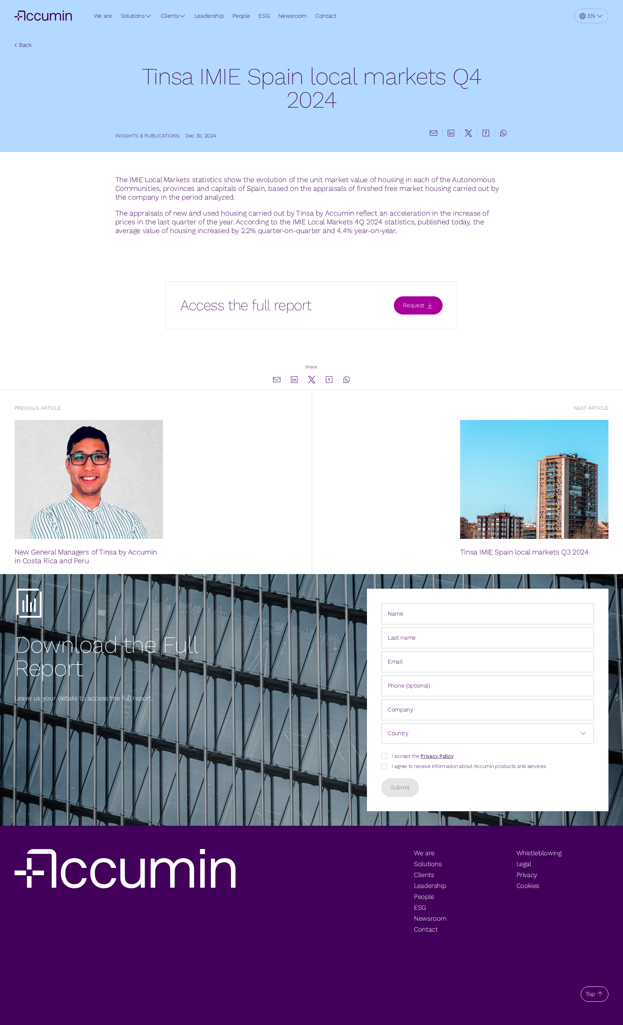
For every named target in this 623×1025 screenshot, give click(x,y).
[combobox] (488, 733)
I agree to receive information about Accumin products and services (469, 766)
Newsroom (292, 15)
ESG (264, 15)
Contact (325, 15)
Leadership (209, 15)
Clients (170, 15)
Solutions (133, 15)
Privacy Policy (436, 756)
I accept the (422, 756)
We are (103, 15)
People (241, 15)
